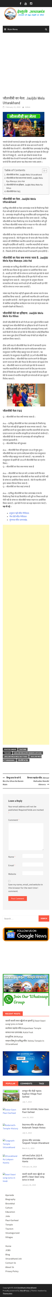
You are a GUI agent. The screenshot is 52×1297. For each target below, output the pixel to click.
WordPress (24, 1290)
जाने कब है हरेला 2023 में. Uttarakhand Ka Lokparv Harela (33, 1158)
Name (11, 856)
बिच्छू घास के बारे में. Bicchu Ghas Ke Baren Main (13, 781)
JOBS (8, 1250)
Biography (10, 1199)
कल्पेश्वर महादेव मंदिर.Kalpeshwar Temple (23, 1028)
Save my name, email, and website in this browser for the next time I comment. (25, 888)
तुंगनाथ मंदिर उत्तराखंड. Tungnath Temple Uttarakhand (35, 1141)
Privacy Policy (11, 1271)
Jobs (7, 1216)
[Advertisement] (26, 64)
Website (12, 874)
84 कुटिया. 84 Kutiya (14, 1036)
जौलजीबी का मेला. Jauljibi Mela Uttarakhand (24, 174)
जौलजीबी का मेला (23, 760)
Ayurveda (9, 1195)
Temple (9, 1224)
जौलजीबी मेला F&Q (13, 191)
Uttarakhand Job (13, 1258)
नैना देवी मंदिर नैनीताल (18, 516)
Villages (9, 1237)
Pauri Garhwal (12, 1220)
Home (8, 1246)
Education (10, 1211)
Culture (22, 749)
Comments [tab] (26, 1083)
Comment (13, 820)
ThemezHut (7, 1293)
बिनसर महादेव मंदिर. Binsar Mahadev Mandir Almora (38, 781)
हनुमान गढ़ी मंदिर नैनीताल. (19, 513)
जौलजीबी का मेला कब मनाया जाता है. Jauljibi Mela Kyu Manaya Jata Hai (24, 180)
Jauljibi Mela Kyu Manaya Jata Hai (28, 753)
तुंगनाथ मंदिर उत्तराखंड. (18, 519)
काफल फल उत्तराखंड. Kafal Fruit (19, 1032)
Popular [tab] (10, 1083)
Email (11, 865)
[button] (43, 170)
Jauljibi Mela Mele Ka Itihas (15, 757)
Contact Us (10, 1262)
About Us (9, 1267)
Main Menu (12, 29)
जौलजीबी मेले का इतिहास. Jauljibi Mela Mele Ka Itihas (24, 186)
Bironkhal (10, 1203)
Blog (7, 1254)
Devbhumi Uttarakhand (27, 1287)
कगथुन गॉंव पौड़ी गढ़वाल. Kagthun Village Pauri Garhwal (32, 1094)
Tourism (9, 1228)
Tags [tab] (41, 1083)
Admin (27, 107)
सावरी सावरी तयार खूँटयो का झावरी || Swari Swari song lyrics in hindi (33, 1177)
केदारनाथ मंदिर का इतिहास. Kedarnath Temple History (33, 1126)
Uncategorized (12, 1232)
